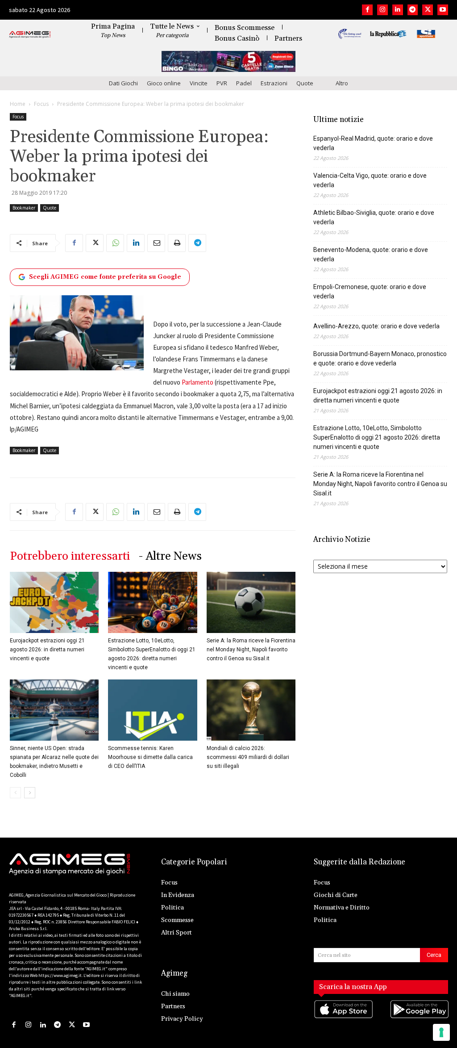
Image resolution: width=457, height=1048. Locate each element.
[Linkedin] (397, 9)
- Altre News (170, 556)
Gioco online (164, 83)
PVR (221, 83)
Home (17, 104)
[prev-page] (15, 792)
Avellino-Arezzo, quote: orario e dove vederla (376, 326)
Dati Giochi (123, 83)
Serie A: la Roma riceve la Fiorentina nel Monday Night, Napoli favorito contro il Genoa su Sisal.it (251, 649)
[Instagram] (382, 9)
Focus (41, 104)
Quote (304, 83)
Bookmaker (23, 208)
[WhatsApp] (115, 243)
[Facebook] (367, 9)
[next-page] (29, 792)
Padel (244, 83)
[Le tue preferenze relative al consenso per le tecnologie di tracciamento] (441, 1032)
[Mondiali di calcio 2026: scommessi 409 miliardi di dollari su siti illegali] (251, 710)
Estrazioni (274, 83)
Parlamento (197, 382)
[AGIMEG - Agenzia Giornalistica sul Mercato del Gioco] (30, 34)
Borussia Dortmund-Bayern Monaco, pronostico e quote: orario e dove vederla (380, 358)
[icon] (343, 1018)
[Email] (156, 243)
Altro (342, 83)
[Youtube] (442, 9)
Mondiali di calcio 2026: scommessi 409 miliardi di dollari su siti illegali (248, 757)
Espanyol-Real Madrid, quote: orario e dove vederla (373, 143)
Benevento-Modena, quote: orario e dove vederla (370, 254)
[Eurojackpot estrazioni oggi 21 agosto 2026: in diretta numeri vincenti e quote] (54, 602)
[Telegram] (412, 9)
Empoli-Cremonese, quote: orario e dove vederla (369, 291)
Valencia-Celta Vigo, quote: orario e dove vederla (370, 180)
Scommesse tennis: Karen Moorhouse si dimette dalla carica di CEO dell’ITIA (150, 757)
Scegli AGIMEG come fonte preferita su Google (105, 277)
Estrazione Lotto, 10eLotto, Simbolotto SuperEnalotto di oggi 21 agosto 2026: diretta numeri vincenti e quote (376, 437)
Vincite (199, 83)
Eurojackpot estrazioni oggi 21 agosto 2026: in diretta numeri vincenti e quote (47, 649)
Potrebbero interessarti (70, 556)
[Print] (177, 243)
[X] (427, 9)
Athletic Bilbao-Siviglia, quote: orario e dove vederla (373, 217)
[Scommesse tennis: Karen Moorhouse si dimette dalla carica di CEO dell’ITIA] (152, 710)
